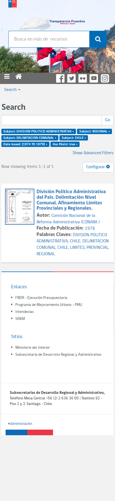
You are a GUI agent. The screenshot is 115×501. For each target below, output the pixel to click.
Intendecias (24, 312)
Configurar (96, 167)
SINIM (20, 319)
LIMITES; (78, 247)
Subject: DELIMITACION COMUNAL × (29, 138)
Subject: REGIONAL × (94, 131)
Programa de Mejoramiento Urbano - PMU (48, 305)
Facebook (60, 78)
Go (107, 120)
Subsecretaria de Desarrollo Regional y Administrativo (58, 355)
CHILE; (76, 241)
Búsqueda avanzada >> (29, 53)
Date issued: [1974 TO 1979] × (25, 144)
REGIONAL (46, 254)
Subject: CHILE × (74, 138)
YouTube (94, 78)
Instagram (105, 78)
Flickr (82, 78)
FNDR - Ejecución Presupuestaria (41, 298)
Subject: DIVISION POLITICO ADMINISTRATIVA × (38, 131)
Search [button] (11, 90)
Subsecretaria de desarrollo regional (12, 14)
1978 (90, 228)
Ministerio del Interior (32, 348)
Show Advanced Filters (93, 153)
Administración (21, 424)
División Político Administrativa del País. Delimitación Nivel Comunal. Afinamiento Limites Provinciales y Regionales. (71, 200)
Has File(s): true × (65, 144)
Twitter (71, 78)
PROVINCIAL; (98, 247)
